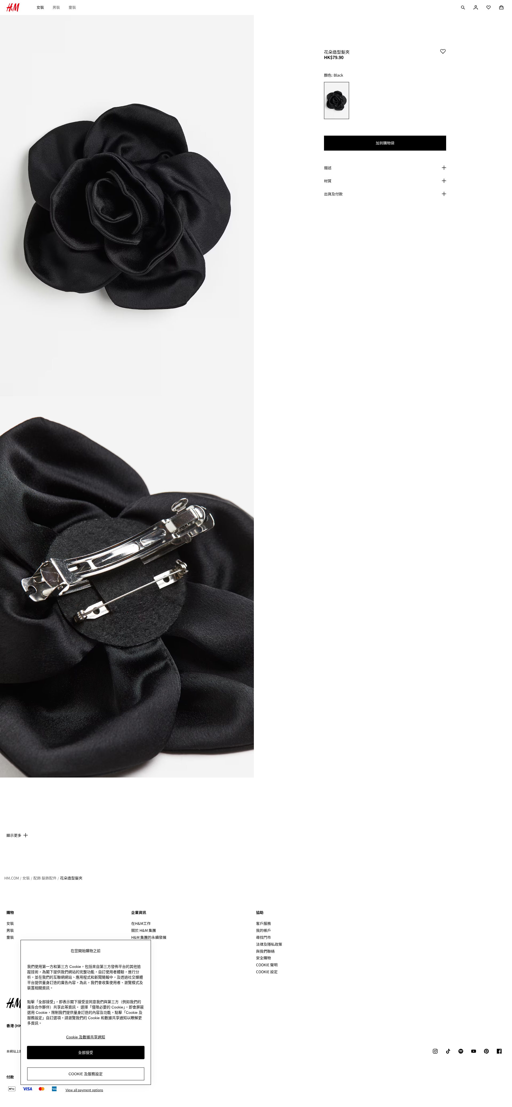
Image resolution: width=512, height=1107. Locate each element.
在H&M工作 (141, 923)
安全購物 (263, 957)
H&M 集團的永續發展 (148, 937)
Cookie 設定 (267, 971)
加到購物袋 (385, 143)
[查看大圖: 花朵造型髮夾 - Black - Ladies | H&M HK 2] (127, 587)
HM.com (11, 878)
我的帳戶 (263, 930)
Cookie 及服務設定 (86, 1074)
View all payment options (84, 1090)
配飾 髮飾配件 (45, 878)
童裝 (72, 7)
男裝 (56, 7)
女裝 (40, 7)
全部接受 (85, 1052)
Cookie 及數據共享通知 (85, 1037)
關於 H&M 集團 (143, 930)
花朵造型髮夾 (71, 878)
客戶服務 (263, 923)
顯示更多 (13, 835)
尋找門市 (263, 937)
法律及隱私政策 (269, 944)
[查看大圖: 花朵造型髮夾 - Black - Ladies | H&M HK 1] (127, 205)
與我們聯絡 (265, 951)
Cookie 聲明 (267, 964)
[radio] (336, 100)
